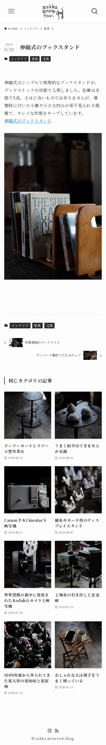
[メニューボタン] (11, 11)
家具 (35, 58)
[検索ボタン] (94, 11)
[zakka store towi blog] (53, 11)
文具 (46, 58)
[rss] (56, 730)
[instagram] (49, 730)
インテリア (19, 58)
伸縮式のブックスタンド (28, 121)
